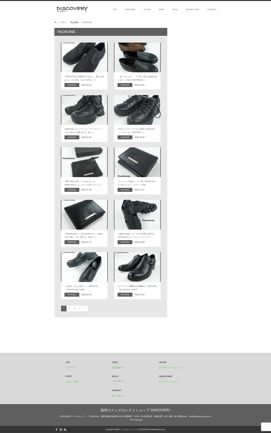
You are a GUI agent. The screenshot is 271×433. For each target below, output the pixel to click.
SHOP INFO (130, 9)
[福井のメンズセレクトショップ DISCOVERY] (72, 9)
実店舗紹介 (118, 367)
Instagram (60, 429)
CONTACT (212, 9)
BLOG (175, 9)
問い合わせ (118, 396)
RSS (65, 429)
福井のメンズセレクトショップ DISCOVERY (135, 410)
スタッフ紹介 (72, 381)
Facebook (56, 429)
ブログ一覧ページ (119, 381)
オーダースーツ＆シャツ (171, 367)
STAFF (161, 9)
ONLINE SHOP (192, 9)
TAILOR (146, 9)
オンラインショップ (169, 381)
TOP (115, 9)
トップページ (71, 367)
